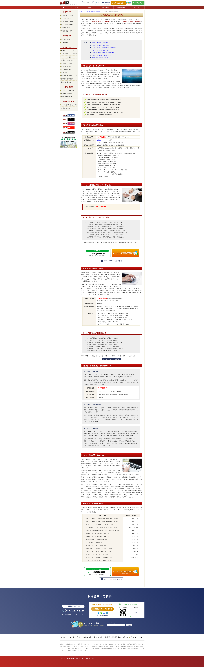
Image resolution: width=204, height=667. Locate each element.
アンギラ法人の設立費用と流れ (100, 45)
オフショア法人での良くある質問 (113, 261)
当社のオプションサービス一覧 (100, 57)
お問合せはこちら (119, 3)
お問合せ (125, 637)
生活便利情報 (105, 7)
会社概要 (136, 7)
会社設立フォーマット (103, 140)
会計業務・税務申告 (66, 39)
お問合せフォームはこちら (103, 609)
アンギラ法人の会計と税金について (101, 55)
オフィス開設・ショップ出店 (69, 54)
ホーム (80, 11)
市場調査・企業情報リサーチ (69, 63)
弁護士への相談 (65, 108)
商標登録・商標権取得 (67, 79)
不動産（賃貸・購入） (67, 31)
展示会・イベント (66, 69)
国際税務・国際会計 (66, 82)
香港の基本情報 (121, 7)
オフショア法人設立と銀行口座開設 (92, 11)
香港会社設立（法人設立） (68, 15)
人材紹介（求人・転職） (68, 60)
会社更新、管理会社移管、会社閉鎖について (104, 52)
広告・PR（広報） (66, 66)
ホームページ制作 (66, 57)
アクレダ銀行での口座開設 (112, 359)
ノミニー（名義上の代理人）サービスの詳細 (104, 47)
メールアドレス (111, 623)
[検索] (92, 2)
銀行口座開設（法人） (67, 21)
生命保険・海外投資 (66, 93)
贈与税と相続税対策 (66, 96)
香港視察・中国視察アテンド (69, 75)
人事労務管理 (65, 42)
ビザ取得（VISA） (66, 28)
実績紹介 (90, 7)
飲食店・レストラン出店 (68, 50)
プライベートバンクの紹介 (68, 90)
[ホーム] (63, 7)
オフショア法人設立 (66, 18)
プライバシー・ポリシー (137, 637)
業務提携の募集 (116, 637)
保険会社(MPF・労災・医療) (69, 105)
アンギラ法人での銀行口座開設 (100, 50)
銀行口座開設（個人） (67, 24)
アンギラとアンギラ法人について (101, 42)
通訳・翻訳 (64, 72)
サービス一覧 (74, 7)
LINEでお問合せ (139, 3)
